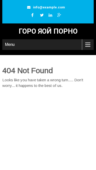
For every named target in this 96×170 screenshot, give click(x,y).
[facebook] (34, 16)
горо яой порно (48, 31)
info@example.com (49, 7)
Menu (10, 44)
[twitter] (43, 16)
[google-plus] (60, 16)
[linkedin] (52, 16)
